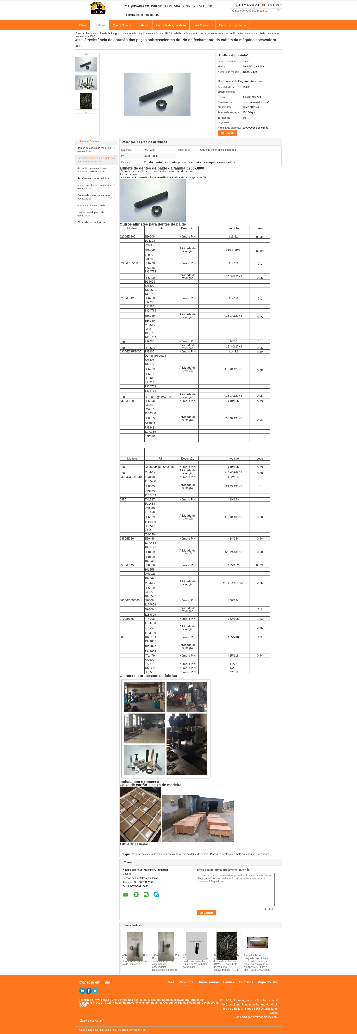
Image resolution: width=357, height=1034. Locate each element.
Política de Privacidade (94, 999)
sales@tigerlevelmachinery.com (257, 1016)
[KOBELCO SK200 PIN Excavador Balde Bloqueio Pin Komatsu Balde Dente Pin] (135, 946)
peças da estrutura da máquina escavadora (94, 187)
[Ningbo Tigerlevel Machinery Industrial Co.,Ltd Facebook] (89, 990)
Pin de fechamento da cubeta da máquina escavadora (130, 33)
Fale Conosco (202, 25)
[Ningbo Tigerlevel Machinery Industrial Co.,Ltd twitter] (95, 990)
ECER (83, 1005)
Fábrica (144, 25)
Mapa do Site (267, 982)
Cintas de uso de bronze (91, 222)
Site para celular (93, 1020)
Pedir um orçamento (232, 25)
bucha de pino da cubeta (91, 205)
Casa (82, 25)
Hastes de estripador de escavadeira (90, 214)
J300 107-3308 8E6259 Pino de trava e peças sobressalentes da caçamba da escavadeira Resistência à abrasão (165, 962)
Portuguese (273, 5)
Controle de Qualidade (171, 25)
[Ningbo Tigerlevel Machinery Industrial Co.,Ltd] (98, 7)
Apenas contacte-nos (132, 1029)
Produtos (99, 25)
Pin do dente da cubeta (195, 854)
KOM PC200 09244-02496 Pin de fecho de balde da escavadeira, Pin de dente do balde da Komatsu (195, 961)
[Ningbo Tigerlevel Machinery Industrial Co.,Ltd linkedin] (82, 990)
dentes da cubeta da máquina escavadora (94, 150)
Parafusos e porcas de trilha (93, 178)
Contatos (246, 982)
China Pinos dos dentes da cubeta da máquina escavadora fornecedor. (158, 999)
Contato (229, 133)
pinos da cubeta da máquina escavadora (158, 854)
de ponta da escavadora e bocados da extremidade (92, 170)
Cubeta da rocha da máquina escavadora (93, 197)
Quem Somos (122, 25)
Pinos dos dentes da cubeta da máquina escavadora (239, 854)
